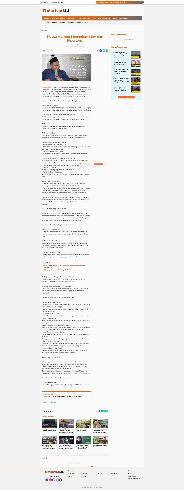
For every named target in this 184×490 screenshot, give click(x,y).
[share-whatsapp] (107, 50)
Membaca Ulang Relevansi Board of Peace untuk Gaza (120, 53)
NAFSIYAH (106, 18)
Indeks (46, 18)
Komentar (48, 51)
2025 (45, 403)
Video (48, 22)
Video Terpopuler (119, 35)
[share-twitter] (104, 50)
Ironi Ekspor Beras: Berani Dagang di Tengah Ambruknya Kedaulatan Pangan (120, 88)
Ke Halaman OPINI (74, 463)
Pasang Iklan (132, 476)
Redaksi (130, 474)
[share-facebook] (100, 50)
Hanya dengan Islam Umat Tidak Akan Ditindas (121, 71)
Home (46, 2)
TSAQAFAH (123, 18)
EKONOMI (70, 18)
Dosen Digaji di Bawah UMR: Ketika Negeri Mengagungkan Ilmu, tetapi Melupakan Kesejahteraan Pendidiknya (120, 2)
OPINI (115, 18)
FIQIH (79, 18)
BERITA (62, 18)
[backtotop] (92, 467)
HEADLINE (86, 18)
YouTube (62, 482)
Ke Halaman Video (126, 39)
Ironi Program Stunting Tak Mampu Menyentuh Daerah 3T (121, 80)
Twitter (58, 482)
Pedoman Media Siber (134, 478)
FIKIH (79, 22)
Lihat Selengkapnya (126, 97)
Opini (44, 458)
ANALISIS (54, 18)
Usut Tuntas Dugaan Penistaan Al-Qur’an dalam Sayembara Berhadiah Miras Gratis (121, 62)
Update (98, 164)
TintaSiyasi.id (46, 87)
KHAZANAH (97, 18)
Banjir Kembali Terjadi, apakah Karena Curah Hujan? (62, 396)
